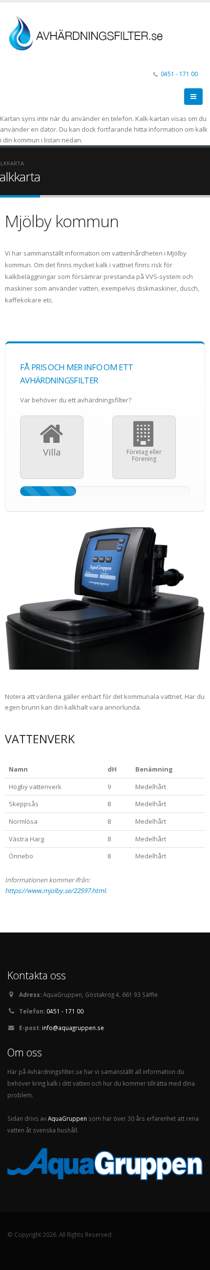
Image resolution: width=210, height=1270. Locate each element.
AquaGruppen (67, 1118)
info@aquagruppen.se (73, 1028)
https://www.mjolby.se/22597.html (55, 890)
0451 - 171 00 (179, 74)
